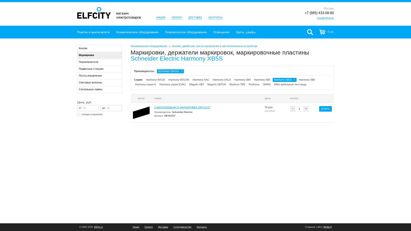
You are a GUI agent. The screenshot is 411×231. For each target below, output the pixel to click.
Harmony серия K (145, 84)
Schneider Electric (168, 71)
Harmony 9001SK (178, 79)
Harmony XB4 (242, 79)
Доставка (195, 17)
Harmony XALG (222, 79)
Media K (327, 227)
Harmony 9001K (155, 79)
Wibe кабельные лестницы (290, 84)
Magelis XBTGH (216, 84)
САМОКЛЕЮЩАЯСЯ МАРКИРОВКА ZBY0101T (182, 107)
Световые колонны (90, 82)
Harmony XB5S (283, 79)
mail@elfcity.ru (325, 18)
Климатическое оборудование (137, 32)
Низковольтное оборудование (186, 32)
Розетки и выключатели (93, 32)
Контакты (215, 17)
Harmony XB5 (262, 79)
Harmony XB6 (307, 79)
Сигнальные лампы (91, 89)
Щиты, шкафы (246, 32)
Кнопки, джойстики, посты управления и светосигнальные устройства (214, 46)
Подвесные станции (91, 68)
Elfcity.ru (98, 227)
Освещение (221, 32)
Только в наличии (92, 114)
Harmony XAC (201, 79)
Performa (254, 84)
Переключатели (88, 62)
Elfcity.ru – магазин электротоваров (109, 13)
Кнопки (83, 48)
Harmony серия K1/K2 (172, 84)
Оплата (177, 17)
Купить (325, 109)
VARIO (267, 84)
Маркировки (86, 55)
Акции (160, 17)
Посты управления (90, 75)
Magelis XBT (196, 84)
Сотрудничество (182, 227)
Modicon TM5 (237, 84)
